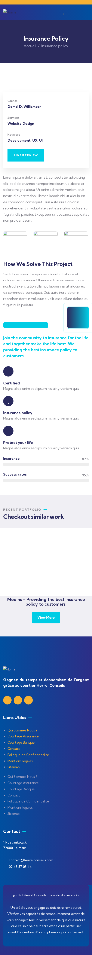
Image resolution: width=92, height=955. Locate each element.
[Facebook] (18, 700)
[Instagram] (28, 700)
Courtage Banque (21, 742)
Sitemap (13, 767)
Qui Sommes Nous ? (22, 730)
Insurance (34, 582)
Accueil (30, 46)
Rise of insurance (42, 576)
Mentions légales (20, 761)
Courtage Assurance (23, 736)
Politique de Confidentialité (28, 755)
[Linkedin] (7, 700)
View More (46, 617)
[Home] (9, 12)
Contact (13, 749)
